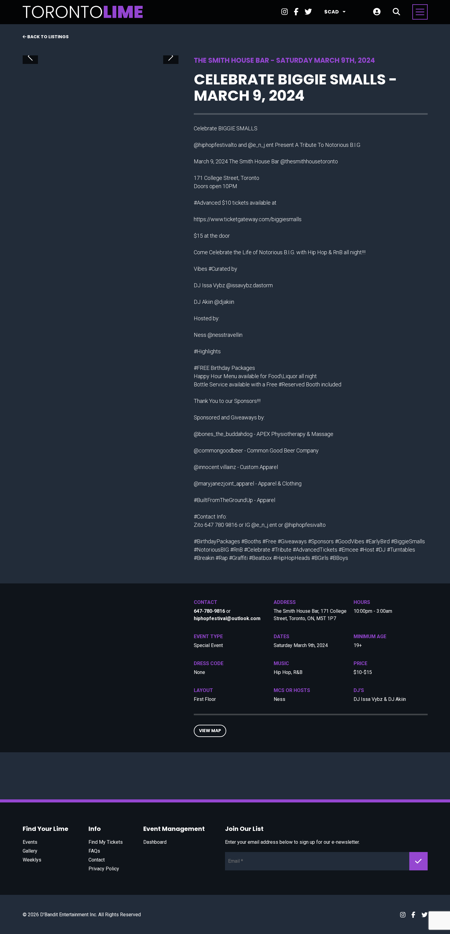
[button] (30, 56)
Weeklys (32, 860)
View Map (210, 730)
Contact (96, 860)
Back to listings (47, 37)
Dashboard (155, 842)
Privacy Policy (103, 869)
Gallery (30, 851)
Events (30, 842)
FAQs (94, 851)
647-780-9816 (209, 611)
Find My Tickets (105, 842)
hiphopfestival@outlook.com (227, 618)
